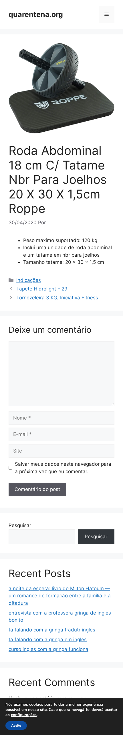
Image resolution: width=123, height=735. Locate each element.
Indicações (28, 280)
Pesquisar (20, 525)
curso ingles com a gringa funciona (48, 649)
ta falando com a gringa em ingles (48, 639)
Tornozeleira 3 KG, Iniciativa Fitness (57, 298)
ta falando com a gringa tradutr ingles (52, 630)
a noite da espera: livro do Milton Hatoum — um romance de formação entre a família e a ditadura (60, 596)
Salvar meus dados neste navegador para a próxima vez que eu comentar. (63, 467)
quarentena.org (36, 14)
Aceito (16, 725)
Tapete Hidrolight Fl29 (42, 289)
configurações (24, 715)
